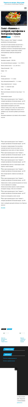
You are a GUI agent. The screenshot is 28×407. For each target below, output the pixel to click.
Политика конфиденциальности (10, 358)
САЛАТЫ (9, 329)
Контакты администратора (9, 361)
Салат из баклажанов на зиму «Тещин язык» (4, 339)
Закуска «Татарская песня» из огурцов (22, 339)
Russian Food (17, 36)
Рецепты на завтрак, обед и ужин (14, 2)
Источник (3, 207)
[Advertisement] (8, 387)
